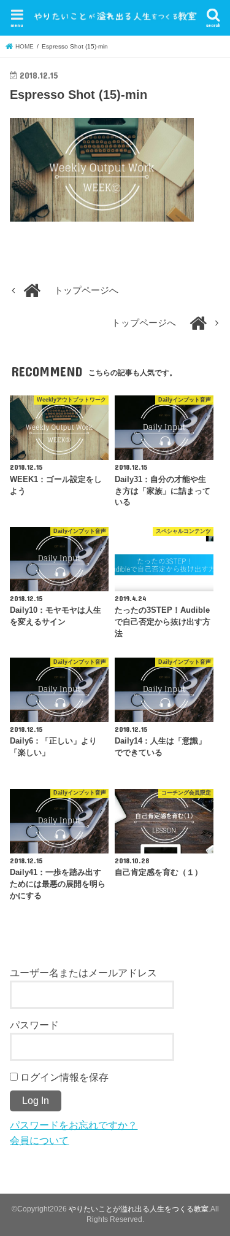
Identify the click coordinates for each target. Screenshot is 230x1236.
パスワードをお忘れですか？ (73, 1124)
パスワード (34, 1024)
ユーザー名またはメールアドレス (83, 972)
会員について (39, 1140)
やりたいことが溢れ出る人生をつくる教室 (139, 1209)
